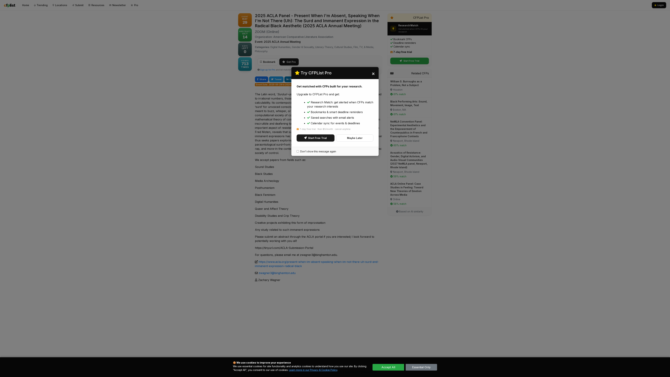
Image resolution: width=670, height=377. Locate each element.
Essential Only (421, 367)
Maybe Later (355, 137)
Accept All (388, 367)
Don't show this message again (318, 151)
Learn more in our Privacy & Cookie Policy (313, 369)
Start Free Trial (317, 137)
